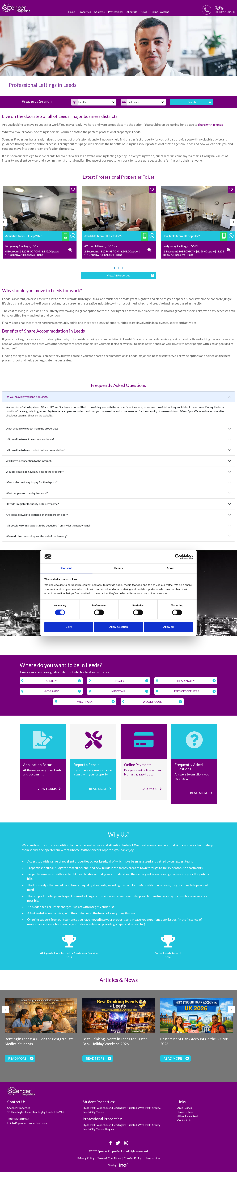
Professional (115, 11)
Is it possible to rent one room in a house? (30, 439)
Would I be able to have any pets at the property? (35, 471)
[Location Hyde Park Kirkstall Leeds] (93, 102)
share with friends (210, 124)
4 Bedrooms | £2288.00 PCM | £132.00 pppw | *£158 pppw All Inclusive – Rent (33, 253)
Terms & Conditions (109, 1158)
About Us (131, 11)
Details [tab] (118, 568)
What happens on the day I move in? (27, 493)
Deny (69, 626)
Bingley (118, 680)
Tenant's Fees (185, 1112)
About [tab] (170, 568)
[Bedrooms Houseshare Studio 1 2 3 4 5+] (143, 102)
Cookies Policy (133, 1158)
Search (192, 102)
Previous (3, 222)
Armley (51, 680)
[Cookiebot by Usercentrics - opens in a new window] (177, 556)
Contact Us (184, 1120)
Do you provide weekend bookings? (27, 396)
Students (99, 11)
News (144, 11)
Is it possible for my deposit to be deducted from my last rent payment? (48, 525)
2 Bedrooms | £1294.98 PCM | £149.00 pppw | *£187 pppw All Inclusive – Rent (112, 253)
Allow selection (118, 626)
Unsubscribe (152, 1158)
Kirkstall (118, 691)
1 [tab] (114, 268)
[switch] (99, 612)
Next (233, 222)
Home (71, 11)
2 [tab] (118, 268)
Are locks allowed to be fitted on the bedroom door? (37, 514)
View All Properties (118, 275)
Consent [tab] (66, 568)
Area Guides (184, 1107)
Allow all (168, 626)
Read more (199, 793)
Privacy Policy (85, 1158)
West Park (84, 701)
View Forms (47, 789)
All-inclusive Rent (187, 1116)
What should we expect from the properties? (32, 428)
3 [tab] (122, 268)
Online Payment (159, 11)
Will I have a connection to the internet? (29, 460)
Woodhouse (152, 701)
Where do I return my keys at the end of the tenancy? (36, 536)
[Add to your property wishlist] (73, 189)
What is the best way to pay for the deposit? (32, 482)
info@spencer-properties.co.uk (28, 1123)
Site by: (113, 1165)
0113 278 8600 (19, 1118)
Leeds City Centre (186, 691)
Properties (84, 11)
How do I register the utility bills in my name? (32, 503)
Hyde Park (51, 691)
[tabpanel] (40, 222)
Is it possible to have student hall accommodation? (35, 450)
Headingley (186, 680)
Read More (98, 789)
